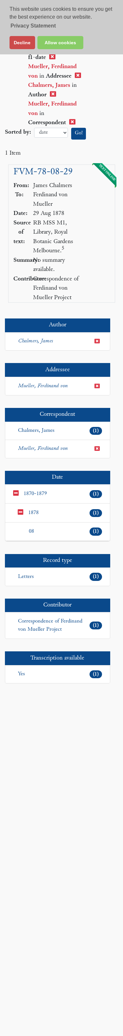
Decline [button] (22, 42)
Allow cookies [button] (60, 42)
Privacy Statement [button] (33, 26)
